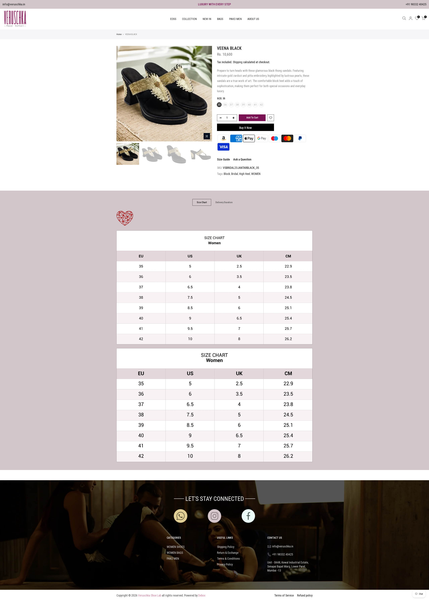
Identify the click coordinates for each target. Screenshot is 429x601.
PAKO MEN (235, 19)
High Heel (244, 174)
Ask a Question (242, 159)
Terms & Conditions (228, 558)
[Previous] (122, 93)
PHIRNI (23, 583)
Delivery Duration (224, 202)
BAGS (220, 19)
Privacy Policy (225, 564)
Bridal (234, 174)
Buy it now (245, 127)
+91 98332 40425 (416, 4)
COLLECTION (189, 19)
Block (227, 174)
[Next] (206, 93)
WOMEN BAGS (175, 552)
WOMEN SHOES (176, 547)
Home (118, 34)
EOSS (173, 19)
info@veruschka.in (14, 4)
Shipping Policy (225, 547)
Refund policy (305, 595)
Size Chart (202, 202)
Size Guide (223, 159)
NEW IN (207, 19)
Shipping (237, 62)
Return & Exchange (227, 552)
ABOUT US (253, 19)
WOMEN (255, 174)
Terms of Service (284, 595)
